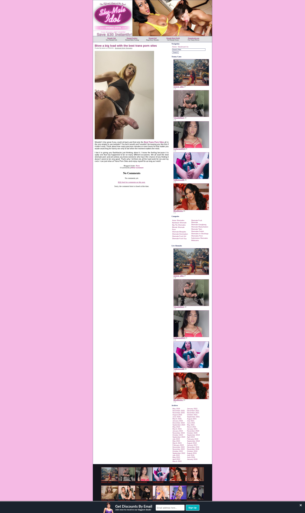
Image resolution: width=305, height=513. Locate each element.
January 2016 (192, 459)
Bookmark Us (183, 47)
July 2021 (190, 421)
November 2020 (193, 431)
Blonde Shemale (178, 227)
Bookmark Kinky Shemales (123, 48)
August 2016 (192, 453)
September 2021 (193, 417)
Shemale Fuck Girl (179, 236)
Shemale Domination (180, 234)
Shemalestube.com (193, 38)
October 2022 (178, 451)
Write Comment (137, 168)
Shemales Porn (197, 236)
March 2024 (177, 429)
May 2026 (176, 409)
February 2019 (192, 439)
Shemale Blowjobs (179, 232)
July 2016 (190, 455)
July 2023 (176, 439)
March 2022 (177, 461)
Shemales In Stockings (199, 234)
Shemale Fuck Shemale (196, 221)
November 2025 (179, 413)
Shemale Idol (153, 38)
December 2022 (179, 447)
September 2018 (193, 441)
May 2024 (176, 427)
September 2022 (179, 453)
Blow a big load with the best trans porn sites (126, 45)
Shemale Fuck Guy (179, 238)
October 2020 (192, 433)
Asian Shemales (178, 220)
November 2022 (179, 449)
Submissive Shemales (199, 238)
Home (174, 47)
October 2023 (178, 435)
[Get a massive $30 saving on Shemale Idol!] (152, 35)
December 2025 (179, 411)
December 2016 (193, 447)
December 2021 (193, 411)
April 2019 (191, 437)
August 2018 (192, 443)
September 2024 (179, 425)
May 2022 (176, 457)
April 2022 (176, 459)
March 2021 (191, 427)
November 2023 (179, 433)
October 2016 (192, 451)
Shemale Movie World (173, 38)
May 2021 (191, 425)
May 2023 (176, 441)
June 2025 (176, 417)
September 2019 (193, 435)
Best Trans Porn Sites (154, 142)
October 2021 (192, 415)
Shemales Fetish (197, 231)
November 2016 (193, 449)
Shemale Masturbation (199, 227)
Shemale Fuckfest (132, 38)
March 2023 (177, 443)
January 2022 (192, 409)
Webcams (195, 240)
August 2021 (192, 419)
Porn (138, 166)
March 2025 (177, 419)
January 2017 (192, 445)
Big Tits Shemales (179, 225)
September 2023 (179, 437)
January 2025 (178, 421)
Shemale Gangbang (198, 225)
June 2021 (191, 423)
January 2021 (192, 429)
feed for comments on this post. (131, 182)
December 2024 (179, 423)
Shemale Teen (196, 229)
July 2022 (176, 455)
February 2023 (178, 445)
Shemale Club (111, 38)
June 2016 (191, 457)
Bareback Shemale (179, 223)
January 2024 (178, 431)
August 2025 (177, 415)
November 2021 (193, 413)
